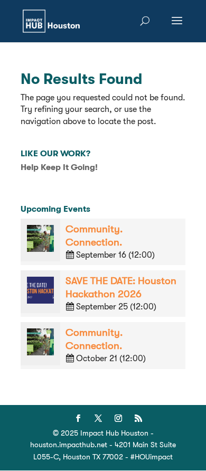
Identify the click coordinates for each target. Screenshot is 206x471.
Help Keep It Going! (59, 167)
